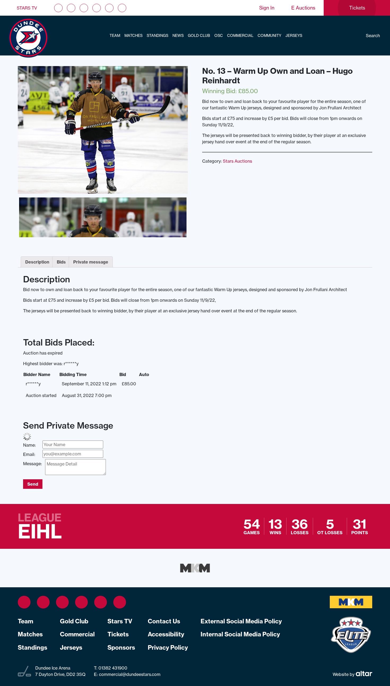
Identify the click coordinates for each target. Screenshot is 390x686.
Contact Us (164, 621)
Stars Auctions (237, 161)
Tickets (118, 634)
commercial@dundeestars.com (130, 674)
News (178, 35)
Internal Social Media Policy (240, 634)
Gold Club (199, 35)
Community (269, 35)
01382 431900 (112, 668)
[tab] (37, 262)
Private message (90, 262)
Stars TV (27, 8)
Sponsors (121, 647)
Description (37, 262)
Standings (157, 35)
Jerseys (293, 35)
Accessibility (166, 634)
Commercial (240, 35)
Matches (133, 35)
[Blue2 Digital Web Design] (363, 674)
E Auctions (303, 8)
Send (32, 484)
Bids (61, 262)
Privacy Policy (168, 647)
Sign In (266, 8)
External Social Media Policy (241, 621)
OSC (218, 35)
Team (115, 35)
